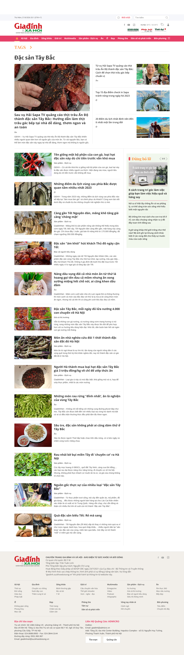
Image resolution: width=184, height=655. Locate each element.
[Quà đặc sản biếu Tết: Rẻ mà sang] (33, 525)
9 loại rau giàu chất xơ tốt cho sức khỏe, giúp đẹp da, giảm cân (148, 205)
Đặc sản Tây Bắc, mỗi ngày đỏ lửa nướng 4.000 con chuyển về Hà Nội (87, 311)
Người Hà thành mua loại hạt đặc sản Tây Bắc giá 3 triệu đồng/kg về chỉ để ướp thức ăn (86, 368)
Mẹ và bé (60, 591)
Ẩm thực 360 (161, 588)
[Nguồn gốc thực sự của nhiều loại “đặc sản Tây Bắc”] (33, 495)
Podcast (110, 594)
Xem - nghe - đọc (87, 594)
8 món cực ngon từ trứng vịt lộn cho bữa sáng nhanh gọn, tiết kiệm (146, 215)
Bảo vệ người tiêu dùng (64, 252)
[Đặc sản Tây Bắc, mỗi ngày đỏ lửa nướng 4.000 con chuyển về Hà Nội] (33, 319)
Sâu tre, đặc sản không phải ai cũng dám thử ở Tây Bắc (87, 427)
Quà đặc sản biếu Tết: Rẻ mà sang (78, 515)
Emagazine (112, 588)
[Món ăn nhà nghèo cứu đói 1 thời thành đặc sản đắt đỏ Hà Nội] (33, 347)
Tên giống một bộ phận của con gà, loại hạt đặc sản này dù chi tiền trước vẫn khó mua (84, 156)
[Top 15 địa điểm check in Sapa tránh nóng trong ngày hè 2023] (153, 101)
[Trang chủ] (17, 39)
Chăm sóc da (55, 609)
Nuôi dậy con (37, 591)
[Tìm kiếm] (167, 17)
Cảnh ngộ (125, 606)
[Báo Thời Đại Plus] (160, 29)
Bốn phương (160, 38)
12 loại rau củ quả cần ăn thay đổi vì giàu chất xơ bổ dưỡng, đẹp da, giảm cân (146, 227)
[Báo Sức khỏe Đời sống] (133, 30)
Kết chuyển (125, 609)
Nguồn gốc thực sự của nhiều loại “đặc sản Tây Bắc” (87, 487)
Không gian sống (21, 606)
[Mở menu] (169, 38)
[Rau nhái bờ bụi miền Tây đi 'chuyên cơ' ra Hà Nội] (33, 464)
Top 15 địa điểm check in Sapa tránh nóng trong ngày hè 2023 (113, 94)
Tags (20, 47)
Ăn (102, 38)
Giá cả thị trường (61, 317)
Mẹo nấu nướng (163, 591)
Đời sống (18, 591)
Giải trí (58, 38)
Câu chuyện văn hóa (89, 588)
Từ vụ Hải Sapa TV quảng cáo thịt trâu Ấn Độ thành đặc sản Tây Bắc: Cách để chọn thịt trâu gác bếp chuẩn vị (115, 71)
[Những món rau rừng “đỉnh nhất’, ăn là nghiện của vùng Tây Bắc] (33, 406)
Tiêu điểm (161, 606)
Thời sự (17, 588)
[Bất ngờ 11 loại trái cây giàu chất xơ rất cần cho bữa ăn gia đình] (148, 174)
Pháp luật (18, 597)
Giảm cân (53, 612)
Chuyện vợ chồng (39, 588)
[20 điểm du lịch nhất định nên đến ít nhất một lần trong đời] (153, 127)
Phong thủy (19, 609)
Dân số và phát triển (141, 38)
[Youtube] (129, 25)
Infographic (111, 597)
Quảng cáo (112, 639)
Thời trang (53, 606)
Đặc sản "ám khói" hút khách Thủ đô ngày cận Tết (86, 245)
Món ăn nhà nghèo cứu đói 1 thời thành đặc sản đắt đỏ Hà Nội (85, 339)
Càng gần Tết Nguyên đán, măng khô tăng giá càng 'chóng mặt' (86, 215)
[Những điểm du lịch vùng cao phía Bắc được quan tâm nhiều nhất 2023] (33, 193)
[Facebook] (124, 25)
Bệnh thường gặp (63, 588)
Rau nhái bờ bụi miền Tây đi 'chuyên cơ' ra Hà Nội (86, 456)
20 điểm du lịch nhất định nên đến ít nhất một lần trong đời (114, 120)
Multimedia (70, 38)
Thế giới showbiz (87, 591)
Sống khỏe (46, 38)
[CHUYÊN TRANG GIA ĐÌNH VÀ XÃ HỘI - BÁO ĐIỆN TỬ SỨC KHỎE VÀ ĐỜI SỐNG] (28, 28)
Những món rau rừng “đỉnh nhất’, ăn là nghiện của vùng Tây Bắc (87, 398)
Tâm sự (85, 606)
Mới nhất (126, 17)
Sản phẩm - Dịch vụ (88, 38)
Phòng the (123, 38)
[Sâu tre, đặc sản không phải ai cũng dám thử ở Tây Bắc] (33, 435)
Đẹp (113, 38)
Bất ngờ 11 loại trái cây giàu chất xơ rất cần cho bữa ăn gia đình (146, 193)
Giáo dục (18, 594)
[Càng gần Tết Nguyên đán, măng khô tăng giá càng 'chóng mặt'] (33, 223)
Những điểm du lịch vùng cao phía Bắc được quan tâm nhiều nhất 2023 (85, 186)
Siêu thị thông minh (135, 597)
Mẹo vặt (17, 612)
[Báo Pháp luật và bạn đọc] (146, 30)
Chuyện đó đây (163, 609)
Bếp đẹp (159, 594)
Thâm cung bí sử (39, 594)
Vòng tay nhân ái (128, 602)
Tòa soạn (93, 639)
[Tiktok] (134, 24)
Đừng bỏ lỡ (141, 158)
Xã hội (24, 38)
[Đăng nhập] (168, 24)
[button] (160, 158)
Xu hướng (131, 588)
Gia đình (34, 38)
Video (109, 591)
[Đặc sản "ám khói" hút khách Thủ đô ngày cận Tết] (33, 253)
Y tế (58, 594)
